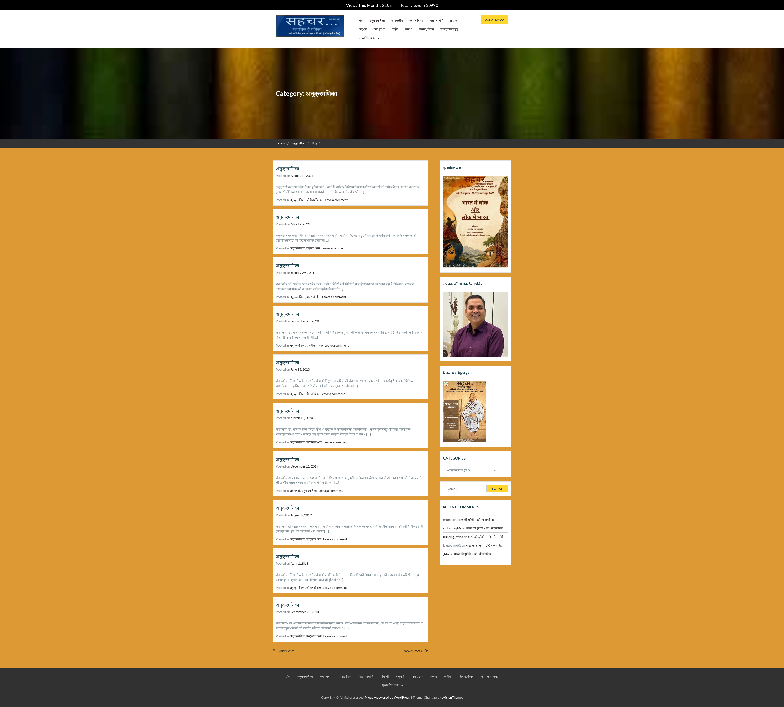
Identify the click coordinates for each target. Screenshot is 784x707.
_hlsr (446, 554)
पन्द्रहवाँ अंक (314, 636)
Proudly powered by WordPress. (387, 697)
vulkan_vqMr (452, 528)
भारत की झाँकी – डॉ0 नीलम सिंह (475, 519)
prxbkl (447, 519)
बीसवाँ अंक (312, 394)
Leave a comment (335, 200)
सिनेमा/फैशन (426, 29)
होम (361, 20)
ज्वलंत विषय (416, 20)
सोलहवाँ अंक (313, 588)
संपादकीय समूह (449, 29)
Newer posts (413, 651)
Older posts (285, 651)
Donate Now (495, 19)
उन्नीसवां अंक (314, 442)
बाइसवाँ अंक (313, 297)
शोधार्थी (454, 20)
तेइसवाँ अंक (313, 248)
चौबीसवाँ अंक (314, 200)
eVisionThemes (452, 697)
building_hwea (453, 537)
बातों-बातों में (436, 20)
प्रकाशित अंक (367, 38)
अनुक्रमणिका (377, 20)
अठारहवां (295, 490)
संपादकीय (397, 20)
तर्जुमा (395, 29)
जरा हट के (379, 29)
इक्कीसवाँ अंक (314, 345)
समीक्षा (408, 29)
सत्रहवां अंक (313, 539)
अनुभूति (363, 29)
